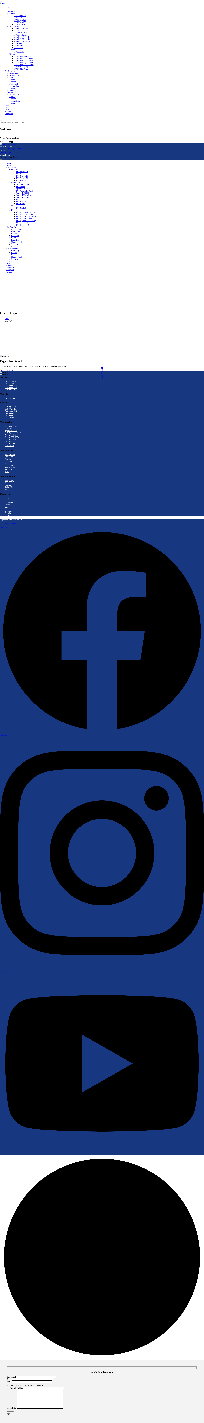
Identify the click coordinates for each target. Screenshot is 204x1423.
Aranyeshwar (14, 73)
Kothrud (12, 82)
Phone (9, 1379)
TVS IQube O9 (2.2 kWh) (24, 56)
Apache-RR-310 (20, 33)
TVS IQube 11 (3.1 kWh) (23, 58)
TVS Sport (18, 43)
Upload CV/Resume (14, 1386)
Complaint (9, 114)
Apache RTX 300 (21, 28)
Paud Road (13, 84)
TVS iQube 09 (10, 407)
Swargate (12, 88)
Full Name (11, 1377)
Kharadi (12, 77)
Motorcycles (14, 26)
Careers (7, 105)
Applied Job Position (15, 1388)
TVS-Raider (18, 48)
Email (9, 1381)
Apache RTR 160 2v (22, 41)
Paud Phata (9, 465)
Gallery (7, 109)
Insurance (8, 112)
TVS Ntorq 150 (20, 22)
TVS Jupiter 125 (20, 18)
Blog (6, 107)
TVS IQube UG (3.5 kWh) (24, 60)
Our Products (10, 11)
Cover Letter (12, 1408)
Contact (8, 116)
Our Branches (10, 71)
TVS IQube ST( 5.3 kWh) (24, 65)
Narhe (11, 90)
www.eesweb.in (16, 520)
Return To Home (6, 370)
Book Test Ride (102, 372)
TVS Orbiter (9, 417)
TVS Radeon (19, 46)
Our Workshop (10, 92)
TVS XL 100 (19, 52)
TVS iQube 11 (10, 409)
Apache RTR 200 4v (22, 37)
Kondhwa (13, 80)
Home (7, 7)
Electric (12, 54)
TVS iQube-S (10, 413)
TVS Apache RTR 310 (22, 35)
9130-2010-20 (5, 153)
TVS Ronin (18, 31)
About (7, 9)
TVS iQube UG (11, 411)
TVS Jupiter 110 (20, 16)
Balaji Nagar (14, 75)
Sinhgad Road (14, 86)
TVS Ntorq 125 (20, 20)
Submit (10, 1410)
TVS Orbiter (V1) (21, 67)
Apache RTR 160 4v (22, 39)
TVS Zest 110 (19, 24)
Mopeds (12, 50)
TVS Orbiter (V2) (21, 69)
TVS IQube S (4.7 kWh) (23, 63)
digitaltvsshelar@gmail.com (10, 148)
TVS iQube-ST (10, 415)
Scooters (12, 14)
